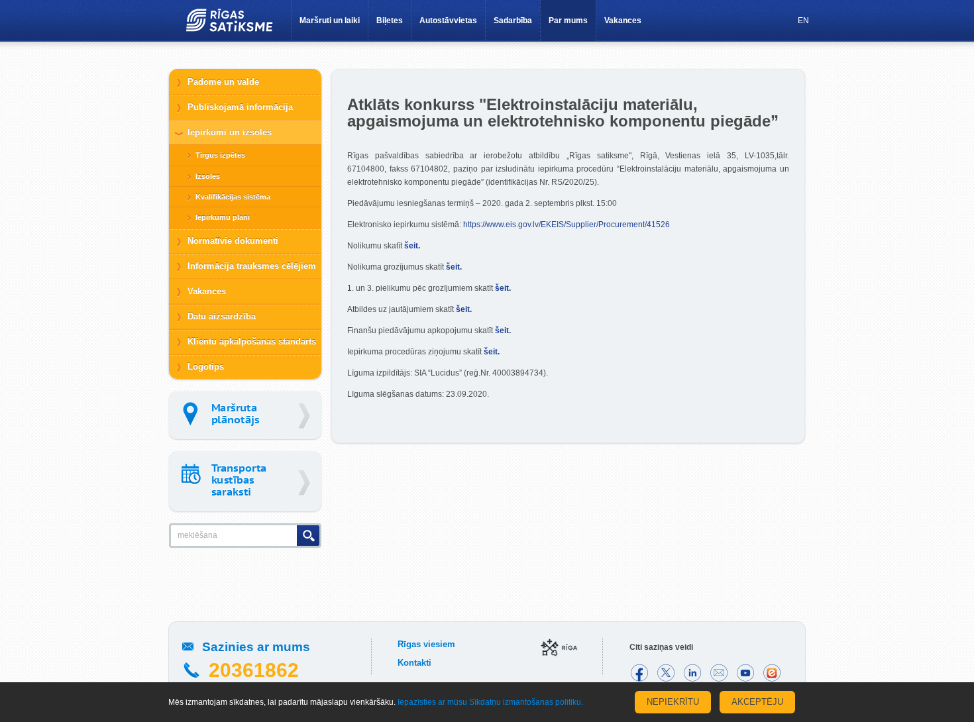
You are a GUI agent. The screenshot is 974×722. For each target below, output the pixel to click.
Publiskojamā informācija (240, 107)
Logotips (206, 367)
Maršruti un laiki (329, 20)
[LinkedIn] (692, 673)
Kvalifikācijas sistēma (232, 197)
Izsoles (207, 176)
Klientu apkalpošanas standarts (252, 341)
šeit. (412, 245)
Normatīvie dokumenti (233, 241)
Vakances (622, 20)
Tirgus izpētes (220, 155)
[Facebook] (639, 673)
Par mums (568, 20)
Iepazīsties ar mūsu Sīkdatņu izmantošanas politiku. (490, 702)
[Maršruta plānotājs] (245, 414)
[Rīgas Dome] (559, 648)
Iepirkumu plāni (222, 217)
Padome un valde (223, 82)
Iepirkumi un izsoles (230, 132)
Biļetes (389, 20)
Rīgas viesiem (426, 644)
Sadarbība (513, 20)
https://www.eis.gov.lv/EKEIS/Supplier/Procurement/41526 (566, 224)
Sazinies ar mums (256, 647)
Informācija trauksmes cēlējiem (252, 266)
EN (803, 20)
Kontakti (414, 663)
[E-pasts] (719, 673)
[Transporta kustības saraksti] (245, 481)
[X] (666, 673)
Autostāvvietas (448, 20)
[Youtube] (745, 673)
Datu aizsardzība (222, 316)
